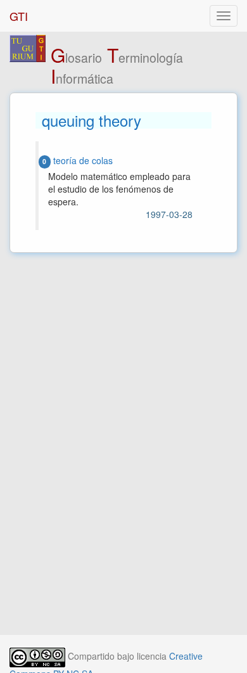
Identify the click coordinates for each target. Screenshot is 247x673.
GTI (19, 16)
